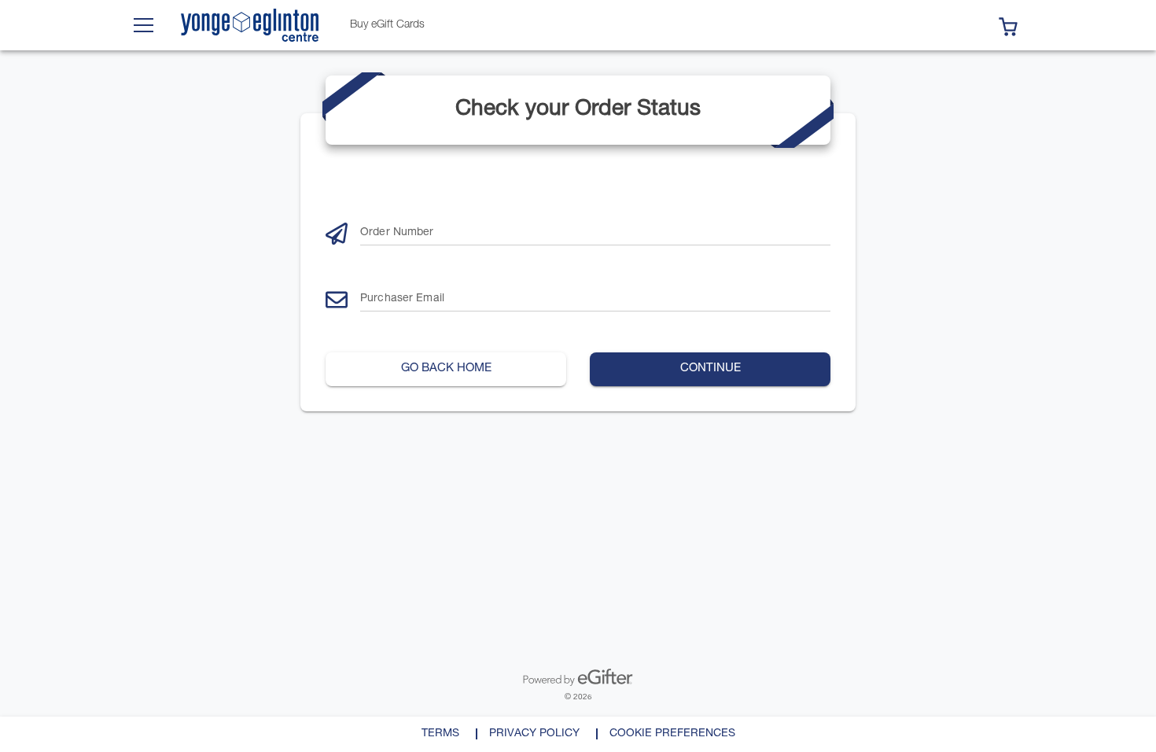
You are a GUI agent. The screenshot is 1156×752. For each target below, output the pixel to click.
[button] (1008, 25)
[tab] (387, 25)
